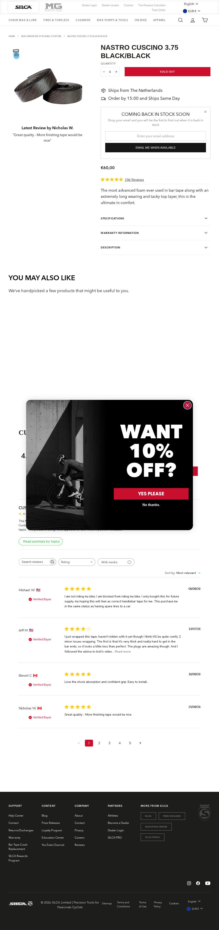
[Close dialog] (187, 405)
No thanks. (151, 505)
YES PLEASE (151, 493)
